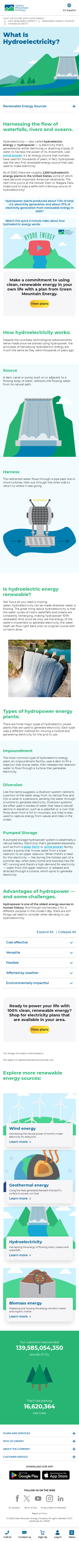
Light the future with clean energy (23, 18)
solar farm (32, 847)
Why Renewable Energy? (22, 21)
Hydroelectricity (18, 24)
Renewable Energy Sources (58, 21)
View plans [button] (39, 303)
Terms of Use (30, 1508)
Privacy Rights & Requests (53, 1508)
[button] (7, 1534)
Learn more (18, 1142)
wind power (12, 155)
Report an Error (39, 1513)
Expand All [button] (45, 932)
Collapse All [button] (67, 932)
